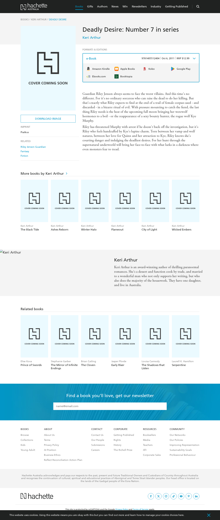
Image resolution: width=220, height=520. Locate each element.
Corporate (121, 429)
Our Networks (177, 435)
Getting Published (176, 6)
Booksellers (149, 435)
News (115, 6)
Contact (96, 429)
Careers (95, 450)
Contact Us (97, 435)
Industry (156, 6)
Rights (117, 440)
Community (177, 429)
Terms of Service (140, 509)
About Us (49, 435)
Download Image (48, 118)
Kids (23, 445)
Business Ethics (52, 455)
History (117, 445)
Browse (25, 435)
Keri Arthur (91, 37)
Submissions (98, 445)
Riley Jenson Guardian (33, 146)
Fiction (24, 155)
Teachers (147, 445)
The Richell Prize (123, 450)
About (48, 429)
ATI (144, 450)
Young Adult (28, 450)
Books (79, 6)
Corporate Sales (152, 455)
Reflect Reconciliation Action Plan (63, 460)
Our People (97, 440)
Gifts (90, 6)
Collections (27, 440)
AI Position (50, 450)
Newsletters (139, 6)
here (181, 515)
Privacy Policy (51, 445)
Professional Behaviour (183, 455)
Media (146, 440)
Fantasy (25, 151)
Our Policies (176, 440)
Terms (47, 440)
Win (125, 6)
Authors (102, 6)
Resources (149, 429)
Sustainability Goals (181, 450)
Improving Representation (184, 445)
